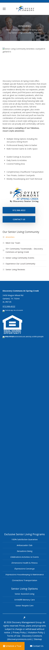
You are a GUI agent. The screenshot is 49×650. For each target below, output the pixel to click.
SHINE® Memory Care (24, 599)
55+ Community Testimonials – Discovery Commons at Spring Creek (24, 250)
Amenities (10, 237)
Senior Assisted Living (24, 593)
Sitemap (37, 639)
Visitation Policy (36, 632)
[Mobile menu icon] (4, 8)
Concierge (24, 568)
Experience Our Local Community (20, 263)
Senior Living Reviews (15, 269)
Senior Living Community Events (20, 257)
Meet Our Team (13, 243)
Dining (24, 551)
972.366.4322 (9, 306)
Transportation (24, 580)
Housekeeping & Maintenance (24, 574)
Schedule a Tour (13, 646)
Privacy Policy (19, 632)
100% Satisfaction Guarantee (24, 539)
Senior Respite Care (24, 605)
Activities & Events (24, 557)
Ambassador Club (24, 545)
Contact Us (37, 646)
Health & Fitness (24, 562)
